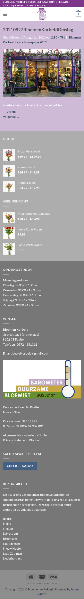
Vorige (9, 111)
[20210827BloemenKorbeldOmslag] (42, 73)
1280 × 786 (57, 37)
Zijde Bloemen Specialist (42, 583)
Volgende (11, 116)
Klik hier (42, 435)
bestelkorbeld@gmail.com (30, 353)
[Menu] (5, 14)
